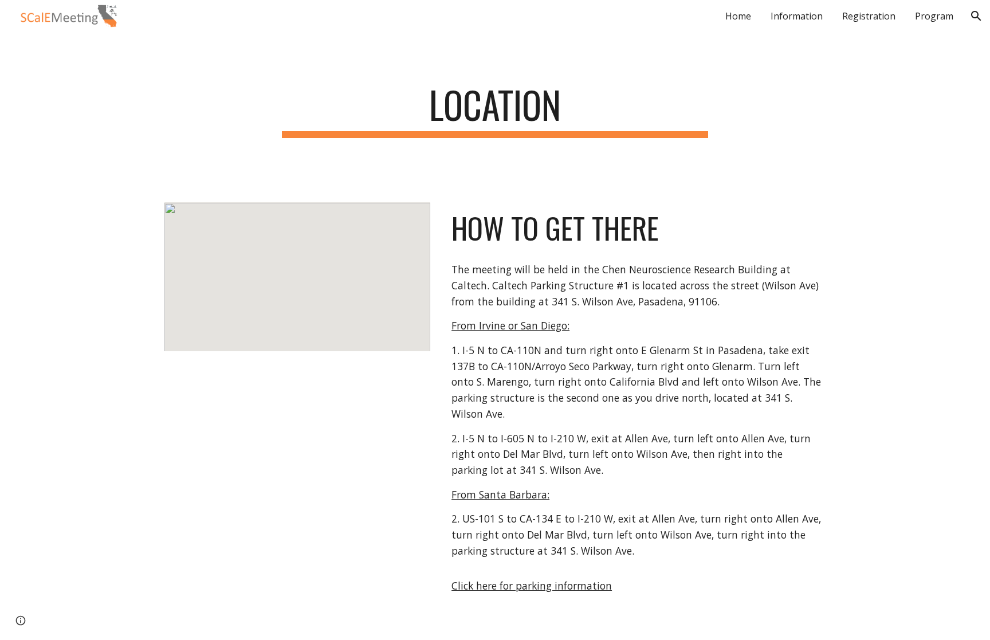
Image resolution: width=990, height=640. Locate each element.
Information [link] (797, 16)
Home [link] (738, 16)
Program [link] (934, 16)
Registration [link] (868, 16)
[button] (976, 16)
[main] (495, 110)
